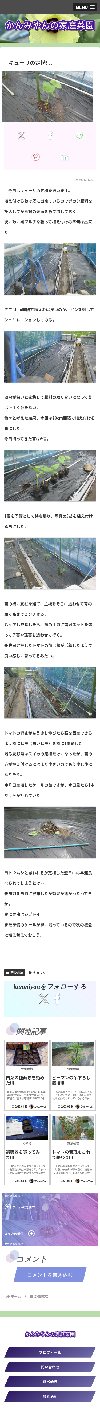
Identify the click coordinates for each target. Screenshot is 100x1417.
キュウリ (39, 972)
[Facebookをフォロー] (57, 998)
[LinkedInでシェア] (64, 156)
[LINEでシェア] (79, 135)
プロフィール (50, 1352)
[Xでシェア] (21, 135)
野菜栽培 (16, 972)
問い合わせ (50, 1367)
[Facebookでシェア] (50, 135)
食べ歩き (50, 1381)
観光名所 (50, 1396)
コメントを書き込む (50, 1275)
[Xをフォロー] (43, 998)
